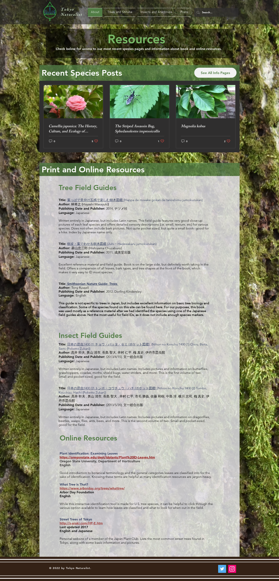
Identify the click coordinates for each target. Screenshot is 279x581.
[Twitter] (222, 569)
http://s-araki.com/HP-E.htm (81, 523)
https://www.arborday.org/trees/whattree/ (92, 488)
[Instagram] (232, 569)
